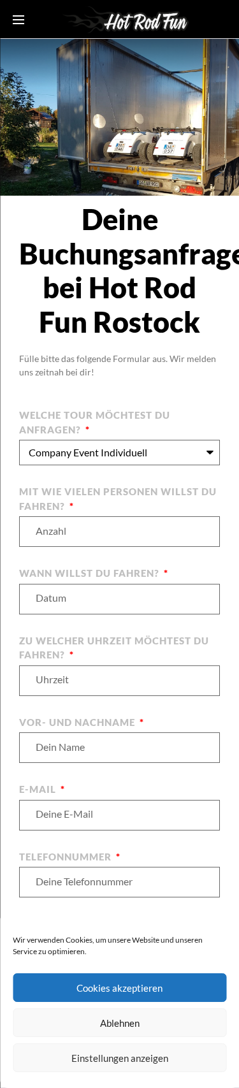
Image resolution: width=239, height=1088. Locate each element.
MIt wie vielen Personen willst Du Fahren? (118, 499)
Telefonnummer (66, 856)
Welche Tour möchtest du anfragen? (94, 422)
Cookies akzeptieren (119, 988)
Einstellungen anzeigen (119, 1058)
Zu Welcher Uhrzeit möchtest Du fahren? (114, 648)
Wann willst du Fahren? (90, 573)
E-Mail (39, 789)
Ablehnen (120, 1023)
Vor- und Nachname (78, 722)
